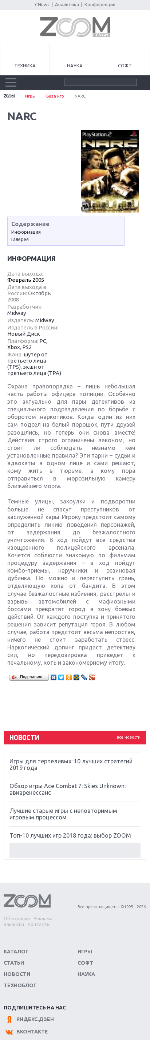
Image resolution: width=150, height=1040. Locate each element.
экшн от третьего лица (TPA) (34, 370)
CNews (42, 4)
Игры (30, 96)
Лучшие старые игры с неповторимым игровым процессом (63, 813)
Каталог (16, 951)
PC (42, 341)
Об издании (17, 918)
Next (74, 850)
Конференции (99, 4)
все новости (129, 737)
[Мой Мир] (76, 677)
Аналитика (67, 4)
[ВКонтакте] (54, 677)
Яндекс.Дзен (35, 1019)
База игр (55, 96)
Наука (75, 65)
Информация (26, 231)
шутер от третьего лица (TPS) (27, 360)
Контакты (39, 924)
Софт (125, 65)
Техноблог (20, 985)
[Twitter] (61, 677)
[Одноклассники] (69, 677)
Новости (17, 974)
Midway (16, 313)
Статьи (14, 963)
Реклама (42, 918)
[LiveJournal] (84, 677)
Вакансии (14, 924)
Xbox (13, 347)
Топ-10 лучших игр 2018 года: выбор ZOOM (70, 835)
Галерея (20, 239)
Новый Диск (23, 334)
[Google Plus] (92, 677)
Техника (25, 65)
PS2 (27, 347)
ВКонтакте (32, 1032)
